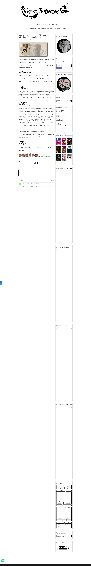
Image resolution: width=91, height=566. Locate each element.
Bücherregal (50, 28)
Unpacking (60, 522)
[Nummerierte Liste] (28, 186)
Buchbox (68, 488)
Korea (65, 507)
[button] (35, 163)
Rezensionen (33, 28)
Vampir (68, 522)
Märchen (59, 516)
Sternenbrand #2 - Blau (48, 173)
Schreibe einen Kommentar (40, 39)
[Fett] (23, 186)
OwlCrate (60, 518)
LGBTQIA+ (60, 511)
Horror (69, 497)
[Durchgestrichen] (27, 186)
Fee (58, 497)
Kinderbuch (67, 505)
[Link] (34, 186)
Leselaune (60, 509)
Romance (67, 518)
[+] (36, 186)
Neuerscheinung (67, 516)
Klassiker (59, 507)
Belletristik (60, 486)
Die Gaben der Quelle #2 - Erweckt (26, 173)
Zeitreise (68, 526)
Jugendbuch (60, 503)
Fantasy (69, 494)
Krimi (69, 507)
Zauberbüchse (60, 526)
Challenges (57, 28)
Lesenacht (67, 509)
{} (35, 186)
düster (68, 492)
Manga (59, 514)
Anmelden (52, 180)
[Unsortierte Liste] (30, 186)
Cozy (68, 490)
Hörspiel (64, 499)
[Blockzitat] (31, 186)
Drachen (60, 492)
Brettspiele (60, 488)
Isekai (69, 499)
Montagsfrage (67, 514)
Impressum (64, 28)
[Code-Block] (32, 186)
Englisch (59, 494)
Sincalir (63, 520)
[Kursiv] (24, 186)
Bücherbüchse (61, 490)
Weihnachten (67, 524)
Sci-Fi (59, 520)
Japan (60, 501)
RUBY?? (27, 28)
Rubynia (33, 39)
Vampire (59, 524)
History (63, 497)
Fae (64, 494)
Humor (59, 499)
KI (59, 505)
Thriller (69, 520)
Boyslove (67, 486)
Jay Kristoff (67, 501)
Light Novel (68, 511)
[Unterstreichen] (26, 186)
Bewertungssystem (42, 28)
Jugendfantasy (67, 503)
